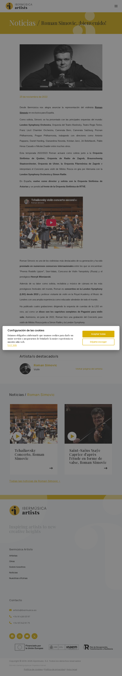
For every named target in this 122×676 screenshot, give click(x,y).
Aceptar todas (98, 334)
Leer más (12, 344)
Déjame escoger (98, 341)
